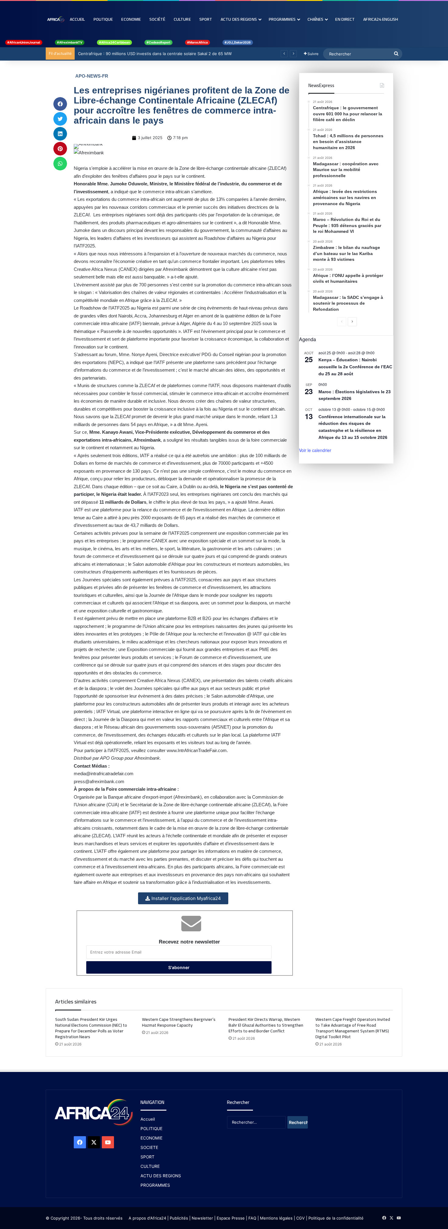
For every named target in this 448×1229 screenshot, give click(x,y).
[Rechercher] (396, 53)
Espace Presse (230, 1218)
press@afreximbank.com (99, 781)
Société (157, 19)
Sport (205, 19)
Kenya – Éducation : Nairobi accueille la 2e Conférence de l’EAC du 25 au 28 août (355, 366)
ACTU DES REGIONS (160, 1175)
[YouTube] (108, 1142)
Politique (103, 19)
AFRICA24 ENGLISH (380, 19)
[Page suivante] (352, 321)
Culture (182, 19)
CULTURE (150, 1166)
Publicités (179, 1218)
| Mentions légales (275, 1218)
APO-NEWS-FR (91, 76)
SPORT (147, 1156)
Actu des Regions (239, 19)
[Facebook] (80, 1142)
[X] (94, 1142)
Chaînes (316, 19)
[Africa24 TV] (56, 19)
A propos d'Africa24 (147, 1218)
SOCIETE (149, 1147)
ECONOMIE (151, 1138)
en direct (345, 19)
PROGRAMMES (282, 19)
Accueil (77, 19)
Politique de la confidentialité (336, 1218)
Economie (131, 19)
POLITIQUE (151, 1128)
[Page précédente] (341, 321)
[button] (60, 104)
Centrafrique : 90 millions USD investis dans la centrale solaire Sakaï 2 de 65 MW (154, 53)
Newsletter (202, 1218)
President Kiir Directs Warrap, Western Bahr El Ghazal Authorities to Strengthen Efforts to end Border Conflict (266, 1025)
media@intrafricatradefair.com (103, 773)
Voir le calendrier (315, 450)
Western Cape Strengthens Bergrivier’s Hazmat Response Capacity (178, 1022)
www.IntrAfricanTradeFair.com (197, 750)
